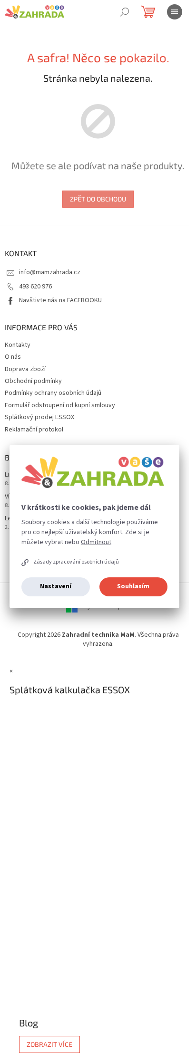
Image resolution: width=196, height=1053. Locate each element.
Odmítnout (96, 542)
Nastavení (55, 586)
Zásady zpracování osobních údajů (76, 562)
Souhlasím (133, 586)
